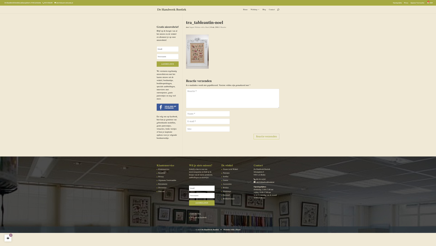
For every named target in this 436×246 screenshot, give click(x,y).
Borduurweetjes (229, 198)
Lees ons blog (196, 213)
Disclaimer (162, 187)
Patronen (226, 173)
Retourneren (162, 184)
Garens (225, 180)
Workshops (227, 191)
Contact (272, 10)
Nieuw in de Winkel (230, 169)
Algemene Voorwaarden (417, 3)
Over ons (161, 191)
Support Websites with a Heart (199, 27)
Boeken (226, 187)
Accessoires (227, 184)
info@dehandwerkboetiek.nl (265, 182)
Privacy (406, 3)
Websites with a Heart (231, 229)
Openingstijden (397, 3)
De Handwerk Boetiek (210, 229)
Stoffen (225, 176)
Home (245, 10)
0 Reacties (223, 27)
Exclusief (226, 195)
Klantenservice (163, 169)
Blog (264, 10)
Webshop (254, 10)
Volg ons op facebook (199, 217)
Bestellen (161, 173)
